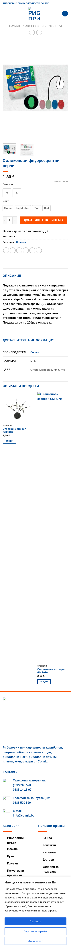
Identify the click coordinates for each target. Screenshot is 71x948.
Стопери (55, 26)
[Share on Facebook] (13, 250)
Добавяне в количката (44, 220)
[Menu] (5, 13)
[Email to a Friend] (26, 250)
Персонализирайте (35, 931)
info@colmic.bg (24, 815)
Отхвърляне (35, 941)
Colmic (34, 352)
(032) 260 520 (22, 785)
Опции (9, 441)
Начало (15, 26)
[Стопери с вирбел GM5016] (18, 407)
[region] (35, 912)
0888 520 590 (22, 802)
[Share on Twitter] (19, 250)
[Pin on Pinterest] (32, 250)
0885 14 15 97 (22, 789)
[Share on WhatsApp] (6, 250)
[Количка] (65, 14)
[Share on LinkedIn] (39, 250)
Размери (8, 184)
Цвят (6, 201)
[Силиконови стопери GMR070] (52, 527)
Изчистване (61, 181)
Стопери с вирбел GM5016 (14, 430)
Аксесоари (34, 26)
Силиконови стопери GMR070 (51, 671)
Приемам (36, 921)
